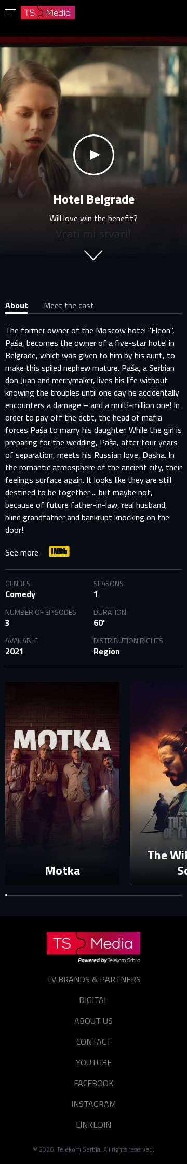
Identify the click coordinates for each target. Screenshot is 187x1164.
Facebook (94, 1083)
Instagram (93, 1104)
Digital (93, 1000)
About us (93, 1020)
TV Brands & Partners (93, 979)
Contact (93, 1041)
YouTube (94, 1062)
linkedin (93, 1124)
